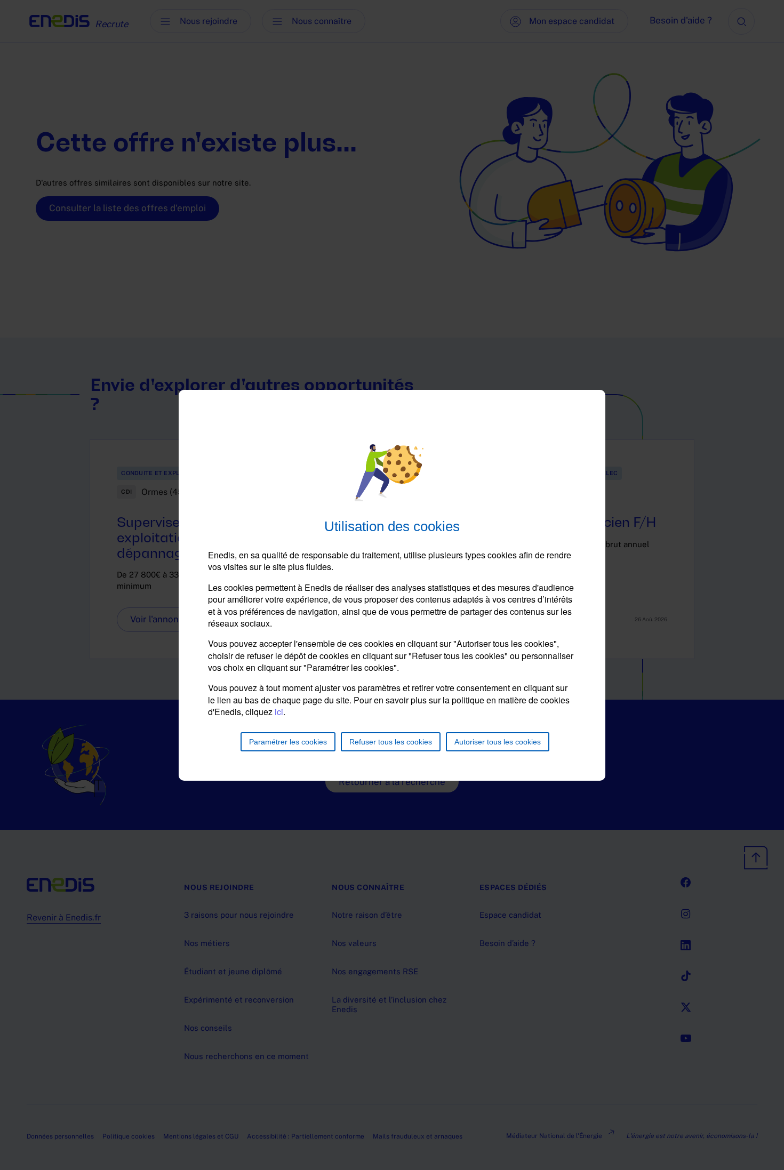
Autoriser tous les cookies (497, 742)
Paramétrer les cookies (288, 742)
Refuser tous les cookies (390, 742)
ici (279, 712)
